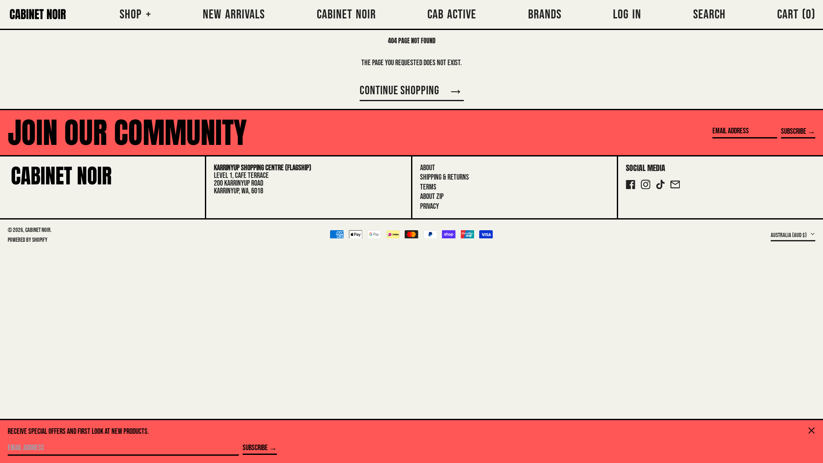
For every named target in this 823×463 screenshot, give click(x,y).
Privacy (429, 206)
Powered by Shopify (28, 240)
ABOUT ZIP (432, 196)
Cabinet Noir (38, 230)
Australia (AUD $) (789, 234)
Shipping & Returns (444, 177)
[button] (796, 14)
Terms (428, 187)
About (427, 167)
